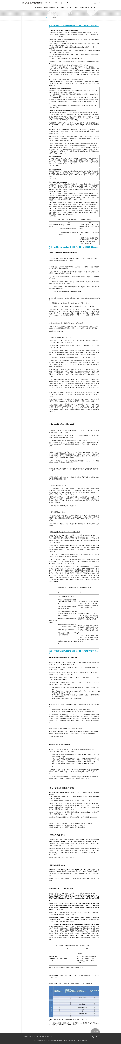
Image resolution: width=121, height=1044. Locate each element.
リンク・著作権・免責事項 (44, 1036)
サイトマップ (96, 3)
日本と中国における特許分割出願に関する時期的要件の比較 (74, 26)
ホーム (47, 17)
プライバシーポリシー (28, 1036)
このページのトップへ (95, 1030)
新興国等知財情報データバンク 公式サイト (35, 3)
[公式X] (95, 1036)
